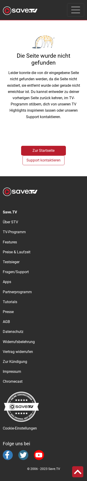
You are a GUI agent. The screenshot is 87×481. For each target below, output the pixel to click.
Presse (8, 312)
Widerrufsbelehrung (19, 342)
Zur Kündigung (15, 361)
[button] (77, 471)
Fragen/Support (16, 272)
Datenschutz (13, 331)
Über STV (10, 222)
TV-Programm (14, 232)
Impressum (12, 371)
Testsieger (11, 262)
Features (10, 242)
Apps (7, 282)
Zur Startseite (43, 150)
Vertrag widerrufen (18, 352)
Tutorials (10, 302)
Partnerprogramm (17, 292)
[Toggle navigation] (75, 10)
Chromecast (13, 381)
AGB (6, 322)
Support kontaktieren (43, 160)
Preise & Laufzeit (16, 252)
